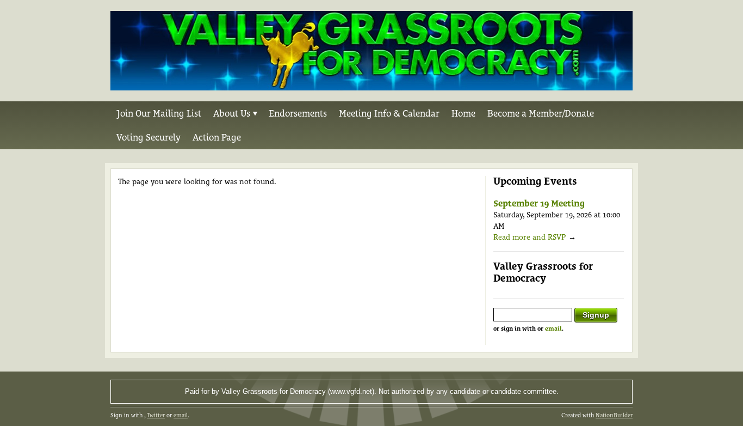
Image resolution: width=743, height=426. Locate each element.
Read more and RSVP (529, 237)
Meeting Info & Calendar (389, 113)
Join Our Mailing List (158, 113)
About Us (231, 113)
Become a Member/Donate (540, 113)
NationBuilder (614, 415)
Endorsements (298, 113)
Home (463, 113)
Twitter (156, 415)
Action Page (217, 137)
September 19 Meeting (539, 203)
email (553, 328)
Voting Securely (148, 137)
